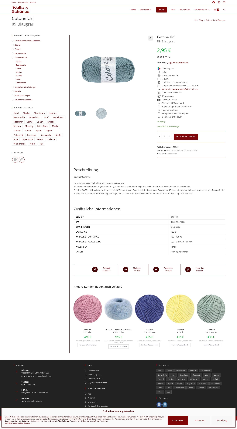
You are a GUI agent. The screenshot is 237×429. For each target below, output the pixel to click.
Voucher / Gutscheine (23, 99)
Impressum (92, 402)
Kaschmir (18, 121)
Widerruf (91, 398)
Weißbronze (19, 143)
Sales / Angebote (94, 375)
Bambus (53, 113)
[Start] (196, 20)
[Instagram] (22, 160)
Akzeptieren (178, 420)
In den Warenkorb (185, 137)
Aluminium (39, 113)
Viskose (51, 139)
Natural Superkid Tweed (123, 341)
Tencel (40, 139)
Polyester (31, 135)
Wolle (32, 143)
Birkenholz (34, 117)
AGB (89, 394)
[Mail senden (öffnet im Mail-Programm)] (223, 2)
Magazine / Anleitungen (97, 382)
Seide (121, 342)
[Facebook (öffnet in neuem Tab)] (213, 2)
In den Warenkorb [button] (88, 345)
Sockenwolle (21, 82)
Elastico (87, 340)
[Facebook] (15, 160)
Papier (49, 130)
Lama (29, 121)
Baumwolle (171, 150)
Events (17, 49)
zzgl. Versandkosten (178, 62)
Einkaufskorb (23, 2)
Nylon (39, 130)
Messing (29, 126)
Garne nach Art (21, 57)
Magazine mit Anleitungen (25, 87)
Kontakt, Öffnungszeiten (98, 406)
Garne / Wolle (20, 53)
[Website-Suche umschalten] (224, 9)
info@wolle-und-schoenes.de (34, 392)
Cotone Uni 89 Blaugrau (215, 20)
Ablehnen (199, 420)
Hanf (46, 117)
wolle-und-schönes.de (31, 401)
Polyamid (18, 135)
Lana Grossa (192, 150)
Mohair (117, 340)
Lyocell (50, 121)
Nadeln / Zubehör (95, 378)
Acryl (16, 113)
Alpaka (18, 61)
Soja (16, 139)
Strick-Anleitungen (22, 95)
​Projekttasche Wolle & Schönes (27, 40)
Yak (41, 143)
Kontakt (33, 2)
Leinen (18, 68)
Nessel (28, 130)
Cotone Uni (181, 150)
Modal (55, 126)
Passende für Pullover (180, 89)
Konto (14, 2)
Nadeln (18, 91)
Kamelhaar (58, 117)
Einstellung (222, 420)
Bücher (18, 45)
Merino (19, 72)
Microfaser (42, 126)
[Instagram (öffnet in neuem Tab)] (218, 2)
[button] (150, 38)
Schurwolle (46, 135)
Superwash (27, 139)
